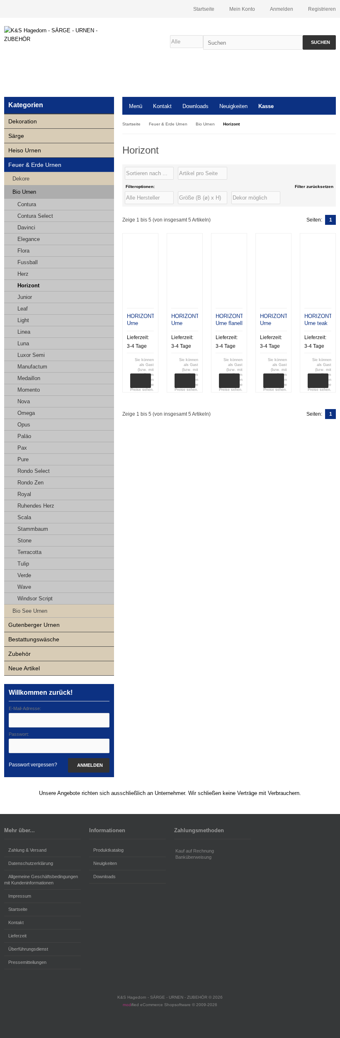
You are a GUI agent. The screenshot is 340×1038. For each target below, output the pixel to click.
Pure (23, 459)
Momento (28, 390)
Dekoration (22, 121)
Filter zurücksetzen (314, 186)
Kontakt (162, 106)
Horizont (28, 285)
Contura (26, 204)
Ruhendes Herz (35, 506)
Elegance (28, 239)
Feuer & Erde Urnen (34, 164)
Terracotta (29, 552)
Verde (24, 575)
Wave (24, 587)
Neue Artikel (24, 668)
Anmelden (89, 765)
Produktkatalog (108, 850)
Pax (22, 448)
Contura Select (35, 216)
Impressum (19, 895)
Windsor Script (35, 598)
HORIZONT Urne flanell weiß (229, 323)
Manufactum (32, 367)
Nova (23, 401)
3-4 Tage (137, 346)
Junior (24, 297)
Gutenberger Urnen (34, 624)
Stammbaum (32, 529)
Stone (24, 540)
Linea (23, 332)
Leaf (22, 309)
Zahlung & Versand (27, 850)
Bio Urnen (24, 192)
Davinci (26, 227)
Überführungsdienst (28, 948)
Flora (23, 251)
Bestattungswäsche (33, 639)
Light (23, 320)
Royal (24, 494)
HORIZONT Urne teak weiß (318, 323)
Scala (24, 517)
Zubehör (19, 653)
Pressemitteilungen (27, 962)
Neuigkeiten (233, 106)
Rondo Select (33, 471)
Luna (23, 343)
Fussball (27, 262)
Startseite (17, 909)
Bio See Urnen (29, 611)
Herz (23, 274)
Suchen (319, 42)
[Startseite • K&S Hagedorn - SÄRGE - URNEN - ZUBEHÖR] (59, 34)
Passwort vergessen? (33, 765)
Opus (23, 424)
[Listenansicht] (331, 173)
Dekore (20, 179)
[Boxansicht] (327, 173)
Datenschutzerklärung (30, 863)
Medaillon (28, 378)
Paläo (24, 436)
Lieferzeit (17, 935)
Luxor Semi (31, 355)
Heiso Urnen (24, 150)
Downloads (195, 106)
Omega (26, 413)
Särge (16, 135)
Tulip (23, 564)
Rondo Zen (30, 482)
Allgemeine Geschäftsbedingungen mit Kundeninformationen (41, 879)
